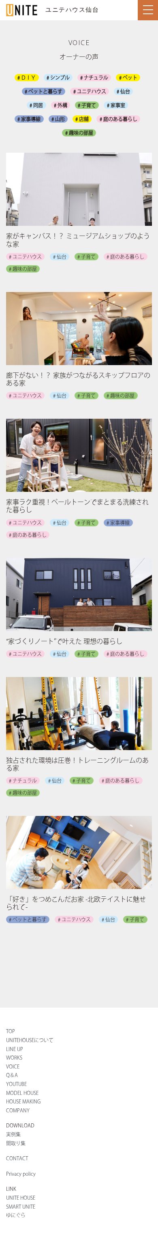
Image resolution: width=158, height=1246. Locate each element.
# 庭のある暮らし (118, 119)
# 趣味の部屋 (79, 132)
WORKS (14, 1057)
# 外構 (60, 105)
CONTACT (17, 1158)
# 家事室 (116, 105)
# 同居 (36, 105)
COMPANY (18, 1110)
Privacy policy (21, 1173)
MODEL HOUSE (22, 1092)
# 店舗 (82, 119)
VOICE (12, 1066)
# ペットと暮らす (43, 91)
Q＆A (12, 1075)
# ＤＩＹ (26, 77)
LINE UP (14, 1049)
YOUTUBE (16, 1084)
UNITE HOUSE (20, 1197)
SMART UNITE (20, 1206)
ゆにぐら (16, 1215)
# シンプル (58, 77)
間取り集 (16, 1143)
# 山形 (58, 119)
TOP (10, 1031)
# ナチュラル (94, 77)
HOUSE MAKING (23, 1101)
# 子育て (87, 105)
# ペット (128, 77)
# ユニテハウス (89, 91)
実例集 (13, 1134)
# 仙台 (123, 91)
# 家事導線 (29, 119)
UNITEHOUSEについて (29, 1040)
